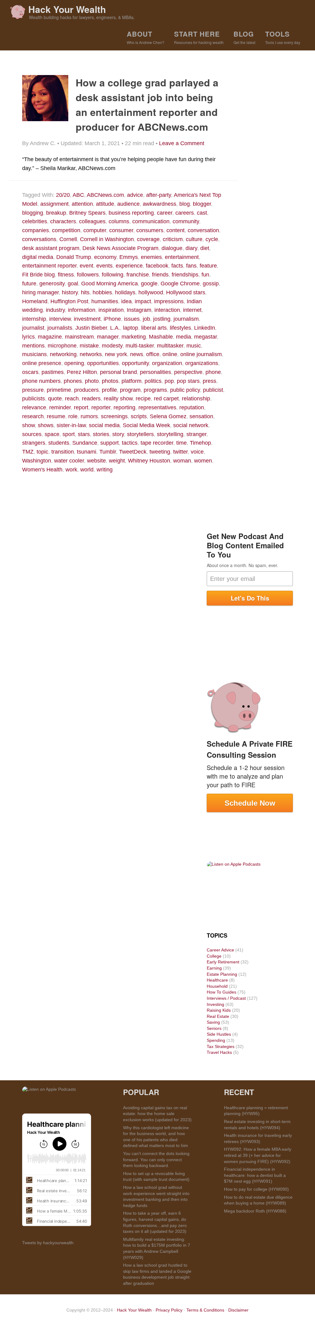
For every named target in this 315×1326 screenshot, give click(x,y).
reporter (100, 407)
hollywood (150, 292)
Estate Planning (222, 974)
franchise (137, 275)
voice (197, 452)
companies (35, 230)
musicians (34, 354)
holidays (125, 292)
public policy (185, 390)
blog (184, 204)
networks (91, 354)
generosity (52, 283)
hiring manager (40, 292)
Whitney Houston (149, 461)
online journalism (201, 354)
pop (169, 381)
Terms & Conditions (205, 1310)
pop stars (188, 381)
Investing (215, 1004)
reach (72, 398)
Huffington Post (69, 301)
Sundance (84, 443)
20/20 (63, 195)
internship (34, 319)
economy (105, 257)
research (33, 416)
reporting (124, 407)
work (71, 469)
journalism (186, 319)
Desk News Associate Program (120, 248)
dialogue (171, 248)
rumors (89, 416)
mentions (33, 346)
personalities (155, 372)
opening (74, 363)
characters (63, 221)
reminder (60, 407)
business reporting (131, 213)
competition (66, 230)
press (209, 381)
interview (60, 319)
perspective (188, 372)
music (193, 346)
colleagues (92, 221)
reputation (191, 407)
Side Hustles (219, 1034)
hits (85, 292)
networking (63, 354)
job (146, 319)
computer (94, 230)
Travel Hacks (219, 1052)
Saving (213, 1022)
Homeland (34, 301)
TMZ (28, 452)
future (29, 283)
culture (194, 239)
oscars (30, 372)
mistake (89, 346)
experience (129, 266)
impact (143, 301)
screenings (114, 416)
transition (62, 452)
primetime (59, 390)
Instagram (139, 310)
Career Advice (220, 949)
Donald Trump (73, 257)
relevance (34, 407)
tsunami (86, 452)
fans (191, 266)
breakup (56, 213)
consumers (149, 230)
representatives (157, 407)
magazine (50, 337)
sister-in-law (71, 425)
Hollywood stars (185, 292)
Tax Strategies (220, 1046)
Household (217, 986)
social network (190, 425)
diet (204, 248)
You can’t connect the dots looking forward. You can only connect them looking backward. (156, 1159)
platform (132, 381)
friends (160, 275)
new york (116, 354)
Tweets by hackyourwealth (48, 1242)
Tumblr (107, 452)
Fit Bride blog (38, 275)
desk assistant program (50, 248)
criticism (173, 239)
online (169, 354)
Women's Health (42, 469)
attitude (105, 204)
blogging (32, 213)
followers (88, 275)
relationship (196, 398)
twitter (180, 452)
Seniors (214, 1028)
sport (68, 434)
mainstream (79, 337)
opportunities (103, 363)
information (81, 310)
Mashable (161, 337)
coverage (148, 239)
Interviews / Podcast (226, 998)
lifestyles (180, 328)
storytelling (170, 434)
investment (87, 319)
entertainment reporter (49, 266)
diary (191, 248)
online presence (41, 363)
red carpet (166, 398)
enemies (151, 257)
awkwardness (159, 204)
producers (86, 390)
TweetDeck (132, 452)
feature (208, 266)
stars (84, 434)
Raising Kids (219, 1010)
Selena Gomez (168, 416)
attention (82, 204)
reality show (118, 398)
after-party (158, 195)
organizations (201, 363)
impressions (169, 301)
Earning (214, 968)
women (203, 461)
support (109, 443)
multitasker (170, 346)
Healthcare (217, 980)
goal (73, 283)
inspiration (111, 310)
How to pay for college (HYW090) (256, 1189)
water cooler (69, 461)
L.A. (115, 328)
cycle (211, 239)
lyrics (28, 337)
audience (128, 204)
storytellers (140, 434)
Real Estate (218, 1016)
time (181, 443)
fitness (66, 275)
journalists (59, 328)
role (73, 416)
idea (126, 301)
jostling (161, 319)
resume (56, 416)
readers (91, 398)
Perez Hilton (82, 372)
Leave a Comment (181, 143)
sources (32, 434)
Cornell (68, 239)
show (28, 425)
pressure (33, 390)
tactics (130, 443)
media (183, 337)
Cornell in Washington (107, 239)
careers (184, 213)
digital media (37, 257)
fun (205, 275)
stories (101, 434)
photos (110, 381)
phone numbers (41, 381)
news (136, 354)
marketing (134, 337)
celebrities (34, 221)
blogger (202, 204)
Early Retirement (223, 961)
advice (135, 195)
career (164, 213)
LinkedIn (204, 328)
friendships (185, 275)
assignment (54, 204)
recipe (143, 398)
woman (182, 461)
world (87, 469)
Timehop (200, 443)
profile (109, 390)
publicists (33, 398)
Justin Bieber (91, 328)
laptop (130, 328)
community (186, 221)
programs (155, 390)
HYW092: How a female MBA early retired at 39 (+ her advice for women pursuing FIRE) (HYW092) (257, 1155)
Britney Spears (87, 213)
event (86, 266)
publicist (213, 390)
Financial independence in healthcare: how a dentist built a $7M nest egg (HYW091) (255, 1175)
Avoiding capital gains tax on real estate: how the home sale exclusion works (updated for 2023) (157, 1113)
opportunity (135, 363)
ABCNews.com (105, 195)
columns (119, 221)
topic (42, 452)
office (152, 354)
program (130, 390)
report (81, 407)
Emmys (128, 257)
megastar (205, 337)
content (175, 230)
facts (177, 266)
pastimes (53, 372)
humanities (104, 301)
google (149, 283)
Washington (36, 461)
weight (117, 461)
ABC (78, 195)
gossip (211, 283)
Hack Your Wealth (67, 9)
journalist (33, 328)
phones (73, 381)
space (52, 434)
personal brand (118, 372)
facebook (157, 266)
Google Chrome (180, 283)
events (104, 266)
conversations (39, 239)
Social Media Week (146, 425)
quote (55, 398)
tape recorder (157, 443)
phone (213, 372)
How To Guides (221, 992)
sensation (201, 416)
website (96, 461)
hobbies (102, 292)
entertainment (182, 257)
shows (46, 425)
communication (150, 221)
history (70, 292)
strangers (33, 443)
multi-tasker (140, 346)
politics (153, 381)
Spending (216, 1040)
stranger (196, 434)
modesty (112, 346)
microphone (62, 346)
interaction (167, 310)
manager (107, 337)
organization (167, 363)
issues (132, 319)
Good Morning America (109, 283)
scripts (139, 416)
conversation (203, 230)
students (58, 443)
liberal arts (154, 328)
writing (105, 469)
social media (104, 425)
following (112, 275)
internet (192, 310)
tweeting (160, 452)
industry (55, 310)
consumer (121, 230)
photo (92, 381)
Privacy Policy (169, 1310)
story (118, 434)
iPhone (112, 319)
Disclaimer (238, 1310)
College (214, 956)
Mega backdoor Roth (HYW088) (255, 1211)
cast (202, 213)
